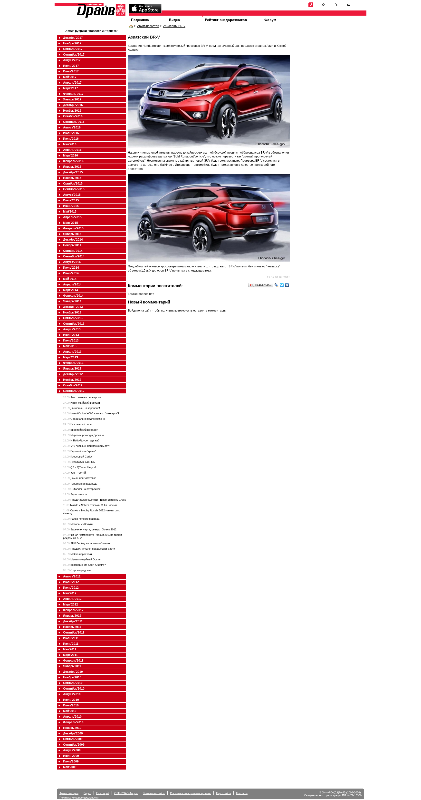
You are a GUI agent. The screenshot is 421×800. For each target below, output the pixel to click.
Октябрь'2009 (73, 739)
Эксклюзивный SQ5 (79, 461)
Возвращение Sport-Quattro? (84, 564)
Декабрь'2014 (73, 239)
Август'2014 (72, 262)
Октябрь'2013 (73, 318)
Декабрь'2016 (73, 105)
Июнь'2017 (71, 71)
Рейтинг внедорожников (226, 20)
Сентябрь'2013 (74, 323)
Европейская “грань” (79, 451)
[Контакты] (348, 6)
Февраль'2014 (73, 295)
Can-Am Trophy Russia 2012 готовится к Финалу (91, 512)
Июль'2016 (71, 133)
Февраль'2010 (73, 722)
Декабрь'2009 (73, 733)
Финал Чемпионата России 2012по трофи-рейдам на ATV (93, 536)
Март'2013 (70, 357)
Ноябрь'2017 (72, 43)
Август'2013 (72, 329)
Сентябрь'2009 (74, 744)
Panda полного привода (81, 518)
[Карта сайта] (323, 6)
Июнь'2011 (70, 643)
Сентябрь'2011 (73, 632)
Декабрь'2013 (73, 307)
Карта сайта (223, 793)
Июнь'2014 (71, 273)
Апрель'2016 (72, 150)
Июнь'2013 (71, 340)
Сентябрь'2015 (74, 189)
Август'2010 (72, 694)
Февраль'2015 (73, 228)
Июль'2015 (71, 200)
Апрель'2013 (72, 351)
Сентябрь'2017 (74, 54)
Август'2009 (72, 750)
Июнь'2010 (71, 705)
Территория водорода (80, 483)
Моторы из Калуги (78, 524)
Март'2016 (70, 155)
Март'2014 (70, 290)
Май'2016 (70, 144)
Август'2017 (72, 60)
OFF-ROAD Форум (126, 793)
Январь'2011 (72, 666)
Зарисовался (75, 494)
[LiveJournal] (276, 285)
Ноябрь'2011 (72, 627)
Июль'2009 (71, 756)
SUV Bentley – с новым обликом (86, 543)
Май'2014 (70, 279)
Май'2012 (70, 593)
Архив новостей (148, 26)
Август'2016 (72, 127)
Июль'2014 (71, 267)
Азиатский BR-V (174, 26)
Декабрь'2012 (73, 374)
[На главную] (310, 6)
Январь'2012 (72, 615)
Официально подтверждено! (84, 418)
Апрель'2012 (72, 599)
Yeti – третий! (74, 472)
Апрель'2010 (72, 716)
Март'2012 (70, 604)
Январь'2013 (72, 368)
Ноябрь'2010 (72, 677)
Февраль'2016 (73, 161)
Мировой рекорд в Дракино (83, 435)
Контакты (242, 793)
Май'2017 (70, 77)
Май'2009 (70, 767)
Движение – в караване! (81, 408)
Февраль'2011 (73, 660)
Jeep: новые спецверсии (82, 397)
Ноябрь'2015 (72, 178)
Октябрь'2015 (73, 183)
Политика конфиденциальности (78, 797)
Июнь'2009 (71, 761)
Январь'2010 (72, 728)
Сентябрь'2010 (74, 688)
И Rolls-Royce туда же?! (81, 440)
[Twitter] (281, 285)
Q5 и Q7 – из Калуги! (79, 467)
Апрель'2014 (72, 284)
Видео (174, 20)
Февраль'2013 (73, 363)
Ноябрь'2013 (72, 312)
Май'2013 (70, 346)
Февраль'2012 (73, 610)
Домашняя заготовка (79, 478)
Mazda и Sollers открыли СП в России (90, 505)
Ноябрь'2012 (72, 379)
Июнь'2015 (71, 206)
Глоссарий (102, 793)
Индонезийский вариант (81, 402)
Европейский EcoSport (80, 429)
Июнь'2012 (71, 587)
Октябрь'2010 (73, 683)
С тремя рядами (77, 570)
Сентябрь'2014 (74, 256)
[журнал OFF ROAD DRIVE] (100, 17)
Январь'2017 (72, 99)
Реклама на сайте (154, 793)
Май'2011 (69, 649)
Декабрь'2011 (73, 621)
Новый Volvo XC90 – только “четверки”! (91, 413)
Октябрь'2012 (73, 385)
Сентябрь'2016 (74, 122)
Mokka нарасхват (77, 554)
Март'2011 (70, 655)
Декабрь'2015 (73, 172)
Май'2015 (70, 211)
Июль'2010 (71, 700)
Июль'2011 (71, 638)
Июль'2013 (71, 335)
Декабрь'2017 (73, 37)
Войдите (134, 310)
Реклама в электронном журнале (190, 793)
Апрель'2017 (72, 82)
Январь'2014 (72, 301)
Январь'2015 (72, 234)
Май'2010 (70, 711)
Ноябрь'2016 (72, 110)
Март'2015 (70, 222)
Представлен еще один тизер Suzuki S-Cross (94, 499)
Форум (270, 20)
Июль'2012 (71, 582)
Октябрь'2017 (73, 49)
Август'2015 (72, 194)
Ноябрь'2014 (72, 245)
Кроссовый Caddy (78, 456)
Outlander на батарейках (82, 489)
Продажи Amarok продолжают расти (89, 548)
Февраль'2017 (73, 94)
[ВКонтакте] (286, 285)
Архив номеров (68, 793)
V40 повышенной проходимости (86, 445)
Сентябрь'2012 (74, 391)
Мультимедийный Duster (82, 559)
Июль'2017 (71, 66)
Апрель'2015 (72, 217)
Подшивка (140, 20)
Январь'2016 (72, 166)
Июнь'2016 (71, 138)
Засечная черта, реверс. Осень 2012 (89, 529)
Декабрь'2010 (73, 671)
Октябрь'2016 (73, 116)
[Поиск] (336, 6)
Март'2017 (70, 88)
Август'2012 (72, 576)
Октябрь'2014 (73, 251)
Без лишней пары (77, 424)
